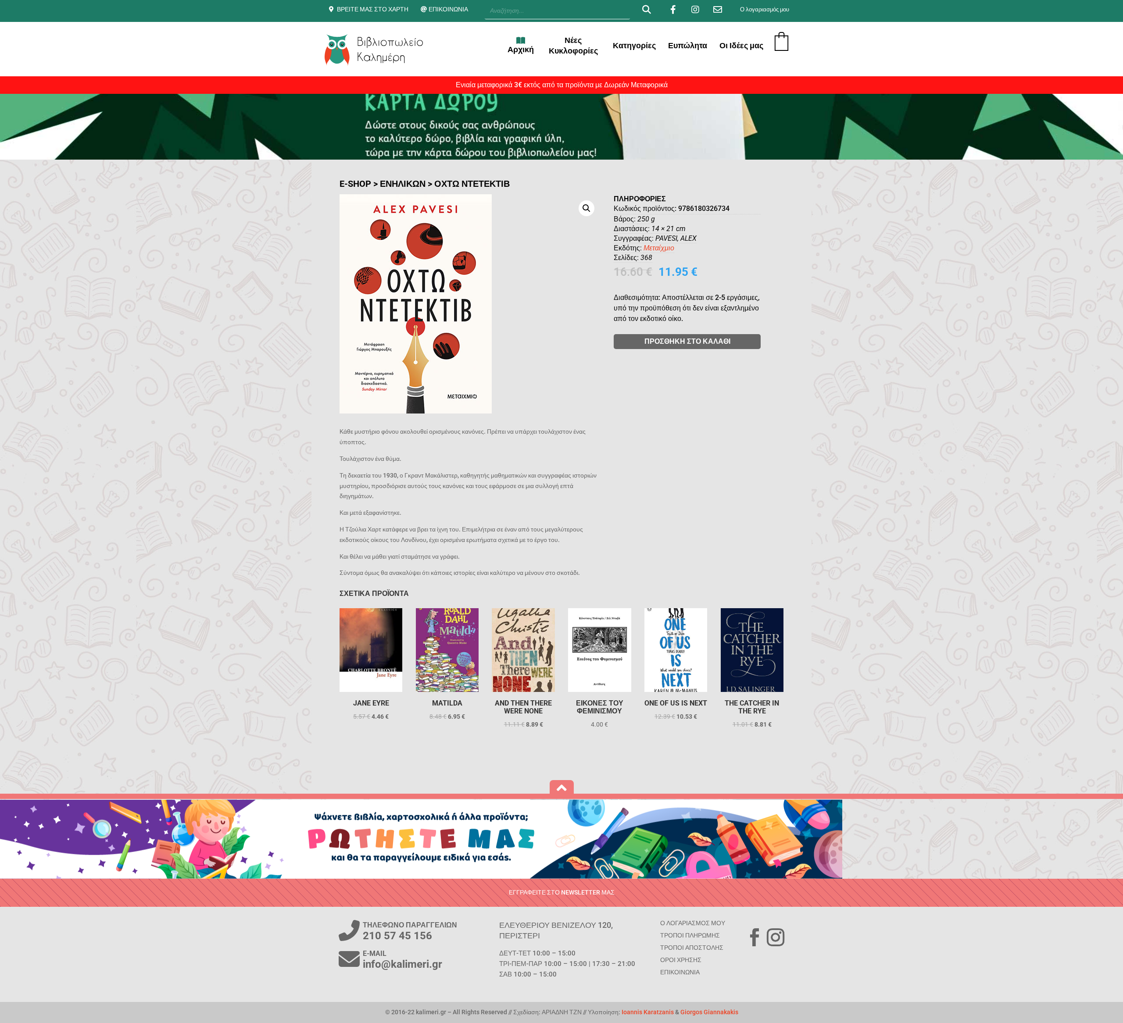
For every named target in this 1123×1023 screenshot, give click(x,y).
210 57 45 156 (397, 936)
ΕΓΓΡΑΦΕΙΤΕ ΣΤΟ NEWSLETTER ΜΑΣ (562, 892)
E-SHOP (355, 183)
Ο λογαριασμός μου (764, 9)
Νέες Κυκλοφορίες (573, 45)
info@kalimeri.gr (402, 964)
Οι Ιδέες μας (741, 45)
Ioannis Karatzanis (648, 1012)
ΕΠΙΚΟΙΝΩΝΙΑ (448, 9)
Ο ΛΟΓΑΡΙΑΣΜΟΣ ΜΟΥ (692, 923)
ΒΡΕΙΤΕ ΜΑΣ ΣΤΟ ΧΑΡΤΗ (372, 9)
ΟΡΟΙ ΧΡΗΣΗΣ (680, 959)
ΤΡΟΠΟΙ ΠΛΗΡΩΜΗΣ (690, 935)
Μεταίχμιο (659, 248)
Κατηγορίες (634, 45)
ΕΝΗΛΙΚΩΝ (403, 183)
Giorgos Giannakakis (709, 1012)
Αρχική (521, 49)
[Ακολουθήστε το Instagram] (775, 937)
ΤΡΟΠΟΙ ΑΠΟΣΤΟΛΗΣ (691, 947)
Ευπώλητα (687, 45)
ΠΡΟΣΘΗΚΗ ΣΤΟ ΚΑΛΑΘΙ (687, 341)
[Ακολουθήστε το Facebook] (754, 937)
